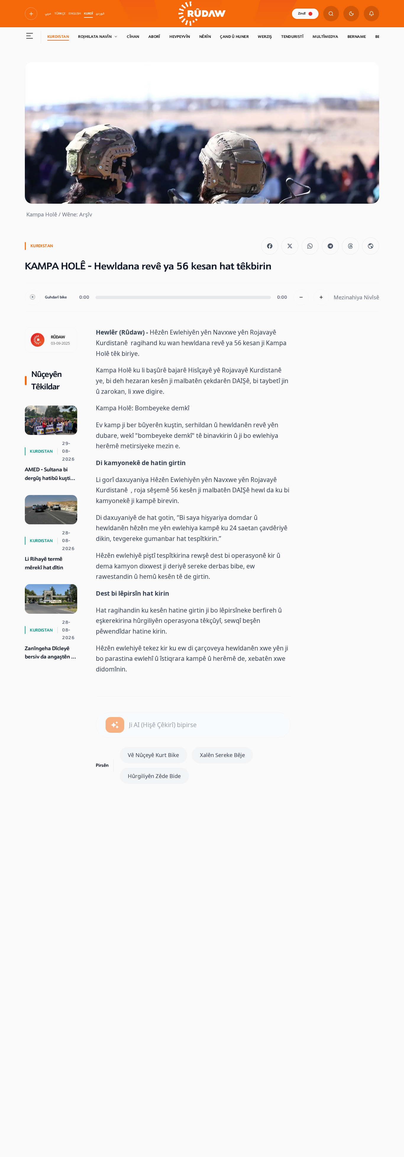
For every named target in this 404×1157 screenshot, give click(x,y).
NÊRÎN (205, 37)
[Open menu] (30, 37)
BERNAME (357, 37)
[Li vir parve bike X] (289, 246)
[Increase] (321, 297)
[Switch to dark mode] (351, 14)
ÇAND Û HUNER (234, 37)
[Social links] (31, 13)
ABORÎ (154, 37)
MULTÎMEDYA (325, 37)
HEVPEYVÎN (179, 37)
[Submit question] (115, 725)
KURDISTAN (58, 37)
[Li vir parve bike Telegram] (330, 246)
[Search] (331, 14)
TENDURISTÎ (292, 37)
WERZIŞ (265, 37)
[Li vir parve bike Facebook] (269, 246)
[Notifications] (371, 14)
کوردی (100, 13)
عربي (48, 13)
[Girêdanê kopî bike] (370, 246)
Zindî (302, 13)
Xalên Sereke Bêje (222, 755)
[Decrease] (301, 297)
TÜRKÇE (60, 13)
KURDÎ (88, 13)
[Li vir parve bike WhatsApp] (310, 246)
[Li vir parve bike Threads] (350, 246)
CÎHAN (133, 37)
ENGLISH (75, 13)
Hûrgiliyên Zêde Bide (154, 776)
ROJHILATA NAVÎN (94, 37)
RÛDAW (58, 337)
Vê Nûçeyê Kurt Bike (153, 755)
